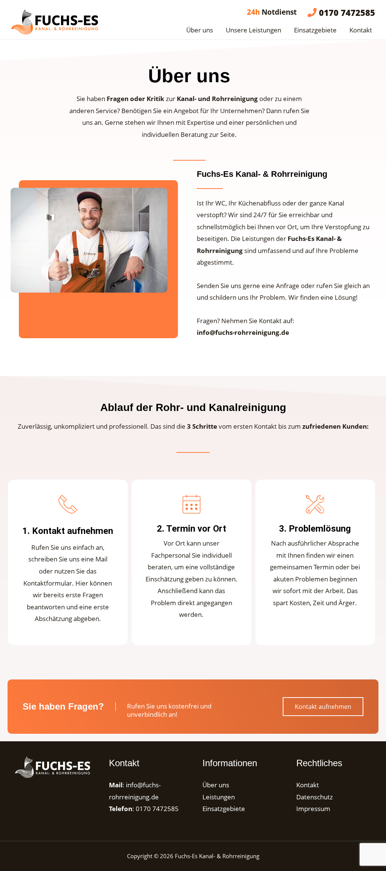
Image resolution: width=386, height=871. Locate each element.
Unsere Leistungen (253, 30)
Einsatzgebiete (315, 30)
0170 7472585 (157, 808)
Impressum (313, 808)
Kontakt (360, 30)
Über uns (199, 30)
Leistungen (218, 797)
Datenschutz (314, 797)
